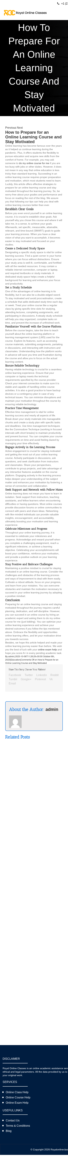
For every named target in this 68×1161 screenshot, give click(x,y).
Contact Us (13, 1120)
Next (20, 127)
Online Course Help (18, 1097)
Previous (10, 127)
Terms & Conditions (18, 1125)
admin (11, 656)
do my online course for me (34, 163)
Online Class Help (17, 1092)
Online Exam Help (17, 1102)
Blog (9, 1130)
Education (15, 660)
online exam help (47, 649)
